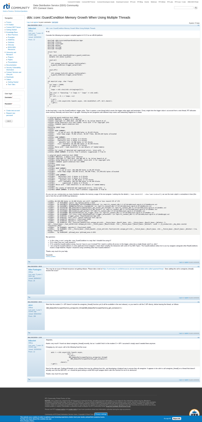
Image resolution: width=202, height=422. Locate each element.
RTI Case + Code (180, 2)
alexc (30, 305)
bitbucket (32, 28)
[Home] (17, 4)
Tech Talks (11, 84)
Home (5, 11)
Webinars (154, 2)
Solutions (11, 42)
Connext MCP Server (88, 2)
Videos (8, 79)
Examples (11, 37)
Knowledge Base (12, 32)
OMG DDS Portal (193, 2)
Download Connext (122, 2)
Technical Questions (21, 11)
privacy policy (60, 409)
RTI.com (132, 2)
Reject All (176, 419)
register (35, 22)
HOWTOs (11, 40)
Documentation (11, 65)
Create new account (13, 110)
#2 (198, 266)
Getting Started (11, 30)
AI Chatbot (10, 25)
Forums (10, 11)
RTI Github (162, 2)
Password (8, 104)
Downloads (10, 77)
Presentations (12, 62)
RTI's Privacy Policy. (27, 421)
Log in (29, 22)
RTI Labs (170, 2)
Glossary (11, 45)
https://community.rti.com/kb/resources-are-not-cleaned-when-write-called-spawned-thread (133, 269)
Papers (10, 60)
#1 (198, 25)
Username (9, 97)
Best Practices (13, 35)
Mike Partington (34, 270)
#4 (198, 337)
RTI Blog (140, 2)
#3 (198, 302)
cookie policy (73, 409)
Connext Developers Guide (105, 2)
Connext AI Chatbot (74, 2)
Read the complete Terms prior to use (118, 406)
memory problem (51, 256)
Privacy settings (101, 414)
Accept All (167, 419)
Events (147, 2)
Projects (11, 57)
